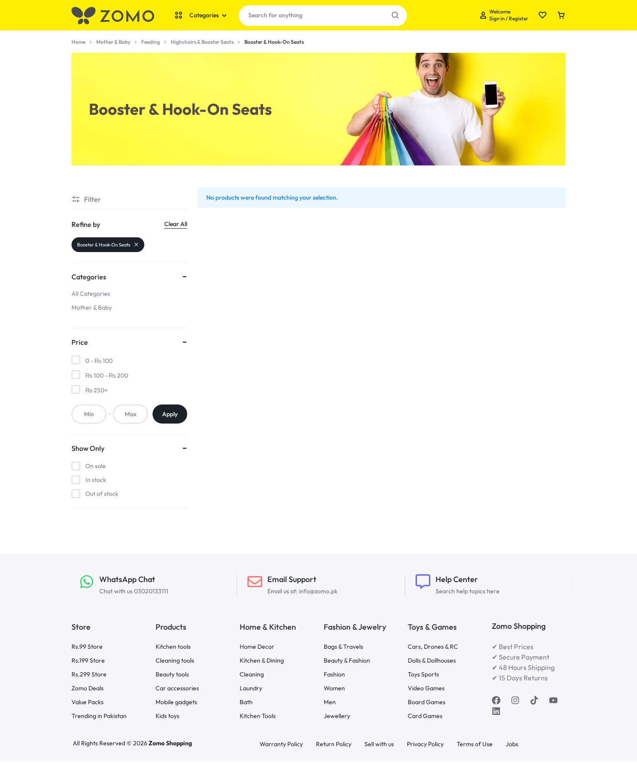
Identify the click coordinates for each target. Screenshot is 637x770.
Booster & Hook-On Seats (103, 245)
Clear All (175, 224)
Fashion (334, 674)
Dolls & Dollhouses (432, 660)
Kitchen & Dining (262, 660)
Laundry (251, 688)
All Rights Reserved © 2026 (111, 743)
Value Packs (88, 702)
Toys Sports (423, 674)
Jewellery (337, 716)
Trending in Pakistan (99, 716)
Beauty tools (172, 674)
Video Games (426, 688)
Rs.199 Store (88, 660)
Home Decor (257, 646)
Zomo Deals (88, 688)
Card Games (425, 716)
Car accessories (177, 688)
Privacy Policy (425, 744)
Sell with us (379, 744)
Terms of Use (475, 744)
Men (330, 702)
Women (334, 688)
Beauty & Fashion (347, 660)
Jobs (512, 744)
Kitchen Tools (258, 716)
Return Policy (333, 744)
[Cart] (561, 15)
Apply (170, 414)
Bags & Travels (343, 646)
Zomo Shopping (170, 743)
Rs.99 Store (87, 646)
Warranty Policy (281, 744)
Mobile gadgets (176, 702)
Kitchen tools (173, 646)
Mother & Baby (113, 42)
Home (78, 42)
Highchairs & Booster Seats (202, 42)
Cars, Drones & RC (433, 646)
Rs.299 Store (89, 674)
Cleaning (252, 674)
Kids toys (167, 716)
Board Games (426, 702)
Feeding (150, 42)
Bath (246, 702)
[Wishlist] (542, 15)
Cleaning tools (175, 660)
